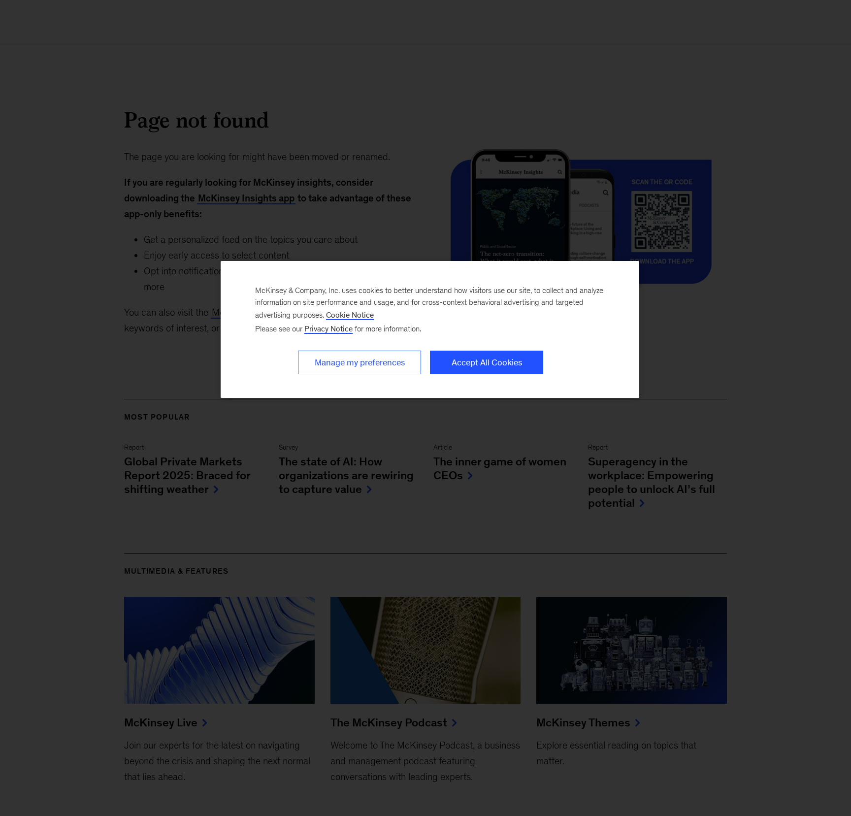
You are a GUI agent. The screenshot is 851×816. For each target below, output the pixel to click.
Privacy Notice (328, 329)
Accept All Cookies (487, 362)
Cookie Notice (350, 315)
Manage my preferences (360, 362)
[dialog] (430, 329)
